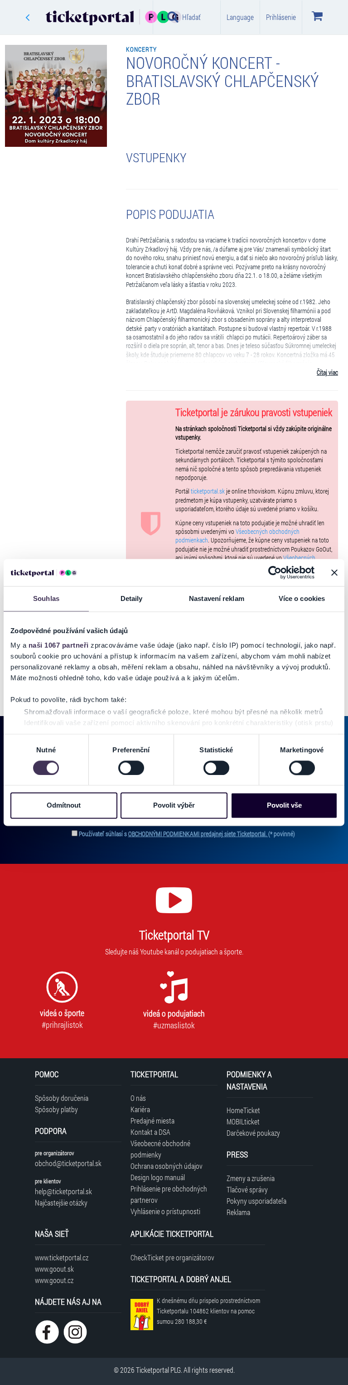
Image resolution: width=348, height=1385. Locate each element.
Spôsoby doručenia (61, 1098)
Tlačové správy (247, 1189)
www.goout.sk (54, 1269)
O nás (138, 1098)
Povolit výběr (174, 805)
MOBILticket (243, 1121)
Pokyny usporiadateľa (256, 1201)
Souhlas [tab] (46, 598)
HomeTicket (243, 1110)
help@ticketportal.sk (63, 1191)
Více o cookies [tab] (302, 598)
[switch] (131, 767)
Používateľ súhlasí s (187, 833)
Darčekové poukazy (253, 1133)
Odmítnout (64, 805)
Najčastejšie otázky (61, 1202)
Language (240, 17)
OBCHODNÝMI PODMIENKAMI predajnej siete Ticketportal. (198, 833)
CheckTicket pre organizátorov (172, 1257)
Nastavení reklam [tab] (216, 598)
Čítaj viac (327, 372)
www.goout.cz (54, 1280)
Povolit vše (284, 805)
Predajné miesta (152, 1120)
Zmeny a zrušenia (251, 1178)
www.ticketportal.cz (61, 1257)
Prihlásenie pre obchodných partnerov (168, 1194)
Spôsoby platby (56, 1109)
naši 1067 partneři (59, 645)
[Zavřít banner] (334, 572)
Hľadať (191, 17)
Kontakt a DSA (150, 1132)
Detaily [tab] (132, 598)
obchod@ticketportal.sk (68, 1163)
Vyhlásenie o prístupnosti (165, 1211)
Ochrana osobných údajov (166, 1166)
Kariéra (140, 1109)
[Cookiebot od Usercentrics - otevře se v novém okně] (274, 572)
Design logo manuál (157, 1177)
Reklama (238, 1212)
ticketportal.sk (208, 491)
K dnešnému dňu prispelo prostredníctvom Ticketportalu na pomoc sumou (208, 1311)
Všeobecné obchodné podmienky (160, 1148)
